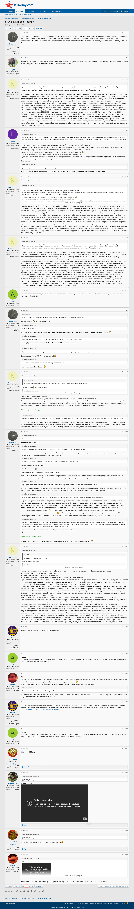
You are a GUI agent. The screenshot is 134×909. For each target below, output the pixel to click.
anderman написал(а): (29, 777)
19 (20, 28)
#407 (126, 290)
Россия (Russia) (14, 149)
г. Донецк (16, 690)
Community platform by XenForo (67, 907)
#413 (126, 653)
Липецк (16, 789)
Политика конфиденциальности (101, 903)
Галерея (43, 11)
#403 (126, 79)
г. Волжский (15, 871)
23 (33, 28)
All (13, 301)
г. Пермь (16, 768)
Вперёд (38, 28)
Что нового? (31, 11)
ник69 (12, 685)
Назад (10, 28)
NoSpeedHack (11, 25)
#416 (126, 728)
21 (26, 28)
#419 (126, 830)
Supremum (12, 783)
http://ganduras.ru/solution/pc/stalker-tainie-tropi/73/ (40, 709)
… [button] (16, 28)
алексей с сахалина (13, 843)
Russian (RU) (11, 903)
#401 (126, 33)
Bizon (12, 69)
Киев (17, 75)
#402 (126, 58)
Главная (10, 11)
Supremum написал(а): (29, 858)
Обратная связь (70, 903)
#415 (126, 701)
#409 (126, 372)
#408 (126, 310)
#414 (126, 673)
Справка (116, 903)
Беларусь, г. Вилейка (15, 52)
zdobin (12, 638)
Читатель (13, 44)
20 (23, 28)
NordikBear (12, 91)
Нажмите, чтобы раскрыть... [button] (74, 203)
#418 (126, 772)
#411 (126, 546)
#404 (126, 130)
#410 (126, 431)
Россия (17, 850)
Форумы (19, 11)
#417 (126, 748)
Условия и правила (82, 903)
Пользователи (56, 11)
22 (29, 28)
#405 (126, 176)
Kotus (12, 866)
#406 (126, 237)
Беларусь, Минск (13, 98)
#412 (126, 626)
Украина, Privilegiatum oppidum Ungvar (14, 647)
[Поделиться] (122, 33)
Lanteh (12, 141)
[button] (37, 11)
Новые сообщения (11, 15)
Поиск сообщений (25, 15)
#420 (126, 854)
